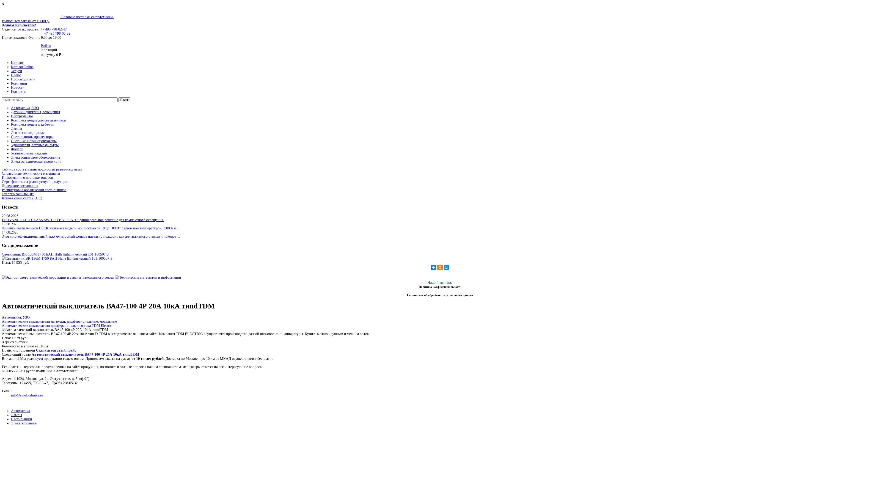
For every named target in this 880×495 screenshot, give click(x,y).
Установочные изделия (29, 153)
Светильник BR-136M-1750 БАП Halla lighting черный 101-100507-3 (55, 254)
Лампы (16, 128)
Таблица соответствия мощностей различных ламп (42, 169)
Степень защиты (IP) (18, 194)
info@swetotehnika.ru (27, 395)
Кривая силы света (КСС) (22, 198)
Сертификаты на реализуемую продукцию (35, 182)
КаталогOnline (22, 67)
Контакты (18, 92)
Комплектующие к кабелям (32, 124)
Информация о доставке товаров (27, 177)
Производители (23, 79)
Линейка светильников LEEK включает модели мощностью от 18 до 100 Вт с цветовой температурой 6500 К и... (90, 228)
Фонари (17, 149)
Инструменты (22, 116)
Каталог (17, 63)
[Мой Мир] (446, 267)
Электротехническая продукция (36, 161)
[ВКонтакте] (433, 267)
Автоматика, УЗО (25, 108)
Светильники (21, 419)
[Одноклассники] (440, 267)
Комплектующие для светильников (38, 120)
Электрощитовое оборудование (35, 157)
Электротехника (24, 423)
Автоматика (20, 411)
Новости (18, 87)
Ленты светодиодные (27, 133)
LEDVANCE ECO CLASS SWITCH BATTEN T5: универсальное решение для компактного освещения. (83, 220)
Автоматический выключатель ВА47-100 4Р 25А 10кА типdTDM (85, 354)
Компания (19, 83)
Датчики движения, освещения (35, 112)
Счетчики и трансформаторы (34, 141)
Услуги (16, 71)
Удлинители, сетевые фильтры (35, 145)
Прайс (16, 75)
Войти (46, 46)
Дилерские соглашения (20, 186)
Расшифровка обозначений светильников (34, 190)
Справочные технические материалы (31, 173)
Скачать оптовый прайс (56, 350)
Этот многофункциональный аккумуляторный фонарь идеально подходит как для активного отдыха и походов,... (91, 236)
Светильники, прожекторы (32, 137)
